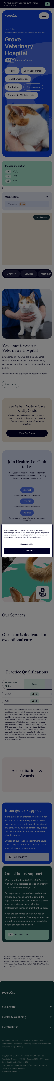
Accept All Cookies (27, 551)
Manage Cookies (27, 544)
